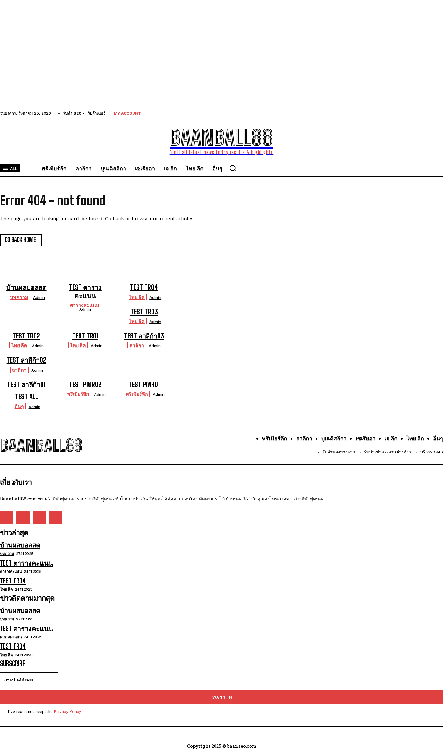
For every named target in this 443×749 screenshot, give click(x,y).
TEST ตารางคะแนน (85, 291)
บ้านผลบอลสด (26, 287)
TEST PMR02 (85, 384)
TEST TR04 (144, 287)
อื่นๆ (19, 406)
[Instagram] (23, 517)
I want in (220, 697)
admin (39, 297)
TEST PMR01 (144, 384)
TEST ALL (26, 396)
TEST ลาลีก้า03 (144, 336)
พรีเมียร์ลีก (78, 394)
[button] (232, 168)
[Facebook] (6, 517)
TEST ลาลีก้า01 (26, 384)
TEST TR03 (144, 312)
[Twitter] (39, 517)
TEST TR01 (85, 336)
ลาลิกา (137, 345)
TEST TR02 (26, 336)
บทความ (19, 297)
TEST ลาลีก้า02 (26, 360)
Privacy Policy (67, 711)
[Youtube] (55, 517)
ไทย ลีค (137, 297)
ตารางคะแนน (84, 305)
